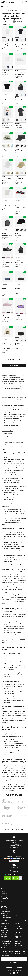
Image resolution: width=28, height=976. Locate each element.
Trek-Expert (18, 938)
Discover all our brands (14, 829)
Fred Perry (5, 43)
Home (3, 10)
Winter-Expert (18, 945)
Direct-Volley (4, 929)
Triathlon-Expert (19, 940)
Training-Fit (18, 936)
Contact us (14, 842)
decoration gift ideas (7, 431)
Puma (16, 70)
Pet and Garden (19, 927)
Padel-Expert (18, 923)
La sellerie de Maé (6, 941)
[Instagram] (10, 973)
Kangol (4, 149)
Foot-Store (4, 932)
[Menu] (2, 6)
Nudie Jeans (5, 70)
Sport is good (18, 934)
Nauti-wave (4, 945)
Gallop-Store (4, 934)
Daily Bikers (4, 925)
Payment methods (6, 913)
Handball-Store (5, 938)
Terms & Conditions (6, 908)
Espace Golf (4, 930)
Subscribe (14, 963)
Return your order (14, 871)
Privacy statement (6, 917)
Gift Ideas (8, 10)
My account (4, 891)
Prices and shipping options (9, 915)
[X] (17, 973)
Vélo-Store (17, 943)
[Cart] (26, 2)
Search (9, 6)
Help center (4, 893)
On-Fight (3, 947)
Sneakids (17, 932)
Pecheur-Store (19, 925)
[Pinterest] (14, 973)
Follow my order (5, 895)
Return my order (5, 897)
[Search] (6, 6)
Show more (14, 366)
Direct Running (5, 927)
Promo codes (5, 899)
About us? (4, 904)
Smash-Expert (18, 929)
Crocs (17, 204)
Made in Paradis (5, 943)
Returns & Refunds (6, 910)
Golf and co (4, 936)
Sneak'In (17, 930)
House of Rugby (5, 940)
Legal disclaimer (5, 911)
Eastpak (17, 98)
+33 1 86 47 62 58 (14, 847)
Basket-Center (5, 923)
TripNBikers (18, 941)
